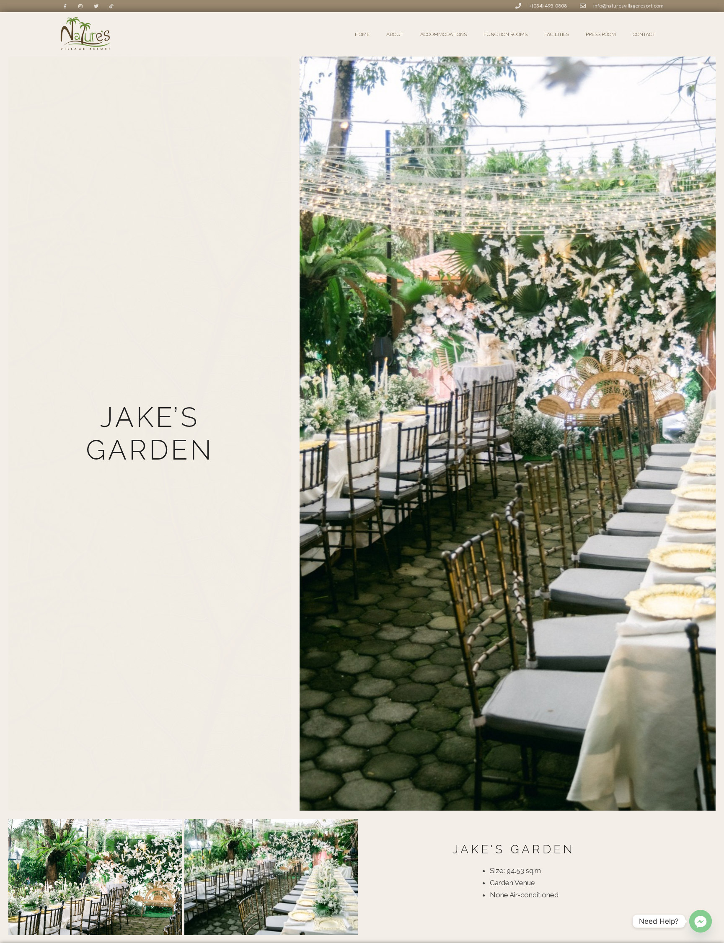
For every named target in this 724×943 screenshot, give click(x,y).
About (394, 34)
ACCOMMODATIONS (443, 34)
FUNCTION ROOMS (505, 34)
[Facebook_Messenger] (700, 921)
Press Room (601, 34)
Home (362, 34)
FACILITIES (556, 34)
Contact (644, 34)
